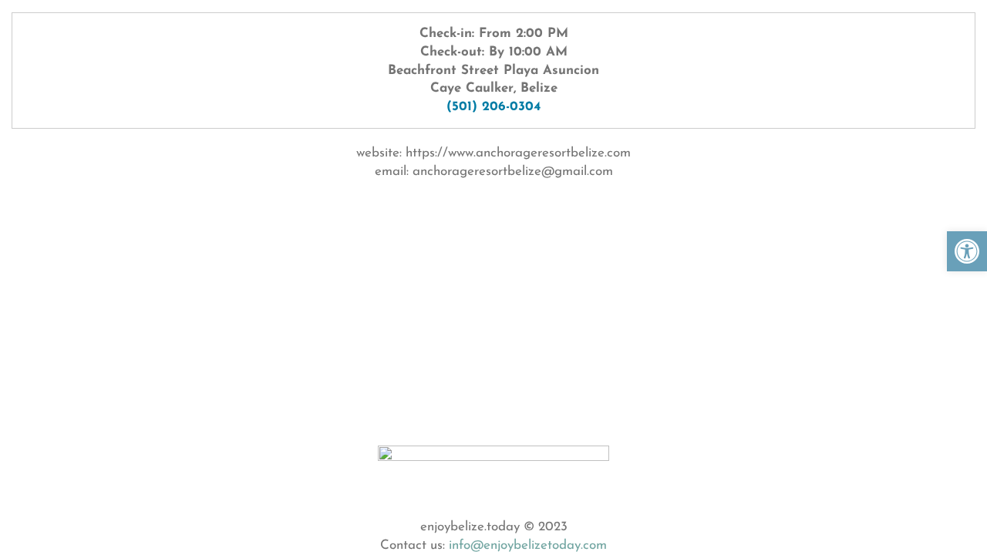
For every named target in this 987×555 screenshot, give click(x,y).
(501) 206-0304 (493, 106)
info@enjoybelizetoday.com (528, 545)
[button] (967, 251)
